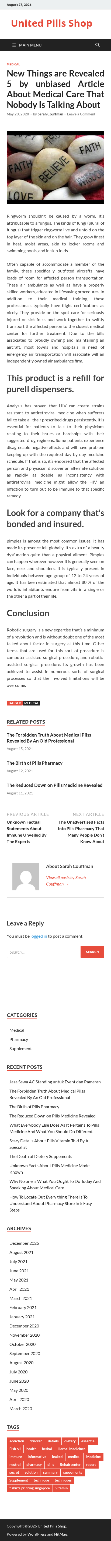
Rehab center (70, 1464)
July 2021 (18, 1261)
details (53, 1441)
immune (15, 1457)
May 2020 (18, 1390)
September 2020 (24, 1353)
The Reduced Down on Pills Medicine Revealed (55, 785)
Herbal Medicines (71, 1449)
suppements (72, 1472)
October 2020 (22, 1344)
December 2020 (24, 1325)
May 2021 (18, 1279)
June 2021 (19, 1270)
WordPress (36, 1534)
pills (50, 1464)
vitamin (62, 1488)
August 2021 (21, 1252)
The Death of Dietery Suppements (40, 1156)
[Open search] (97, 45)
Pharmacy (18, 1039)
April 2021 (19, 1289)
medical (31, 703)
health (31, 1449)
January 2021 (22, 1316)
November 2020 (24, 1334)
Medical (13, 64)
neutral (15, 1464)
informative (37, 1457)
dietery (70, 1441)
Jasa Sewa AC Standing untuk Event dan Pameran (55, 1081)
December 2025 (24, 1243)
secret (14, 1472)
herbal (47, 1449)
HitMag (60, 1534)
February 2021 (23, 1307)
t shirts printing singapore (29, 1488)
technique (41, 1480)
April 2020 (19, 1399)
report (91, 1464)
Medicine (93, 1457)
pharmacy (34, 1464)
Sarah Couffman (50, 114)
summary (50, 1472)
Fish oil (15, 1449)
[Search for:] (55, 952)
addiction (16, 1441)
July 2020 (18, 1371)
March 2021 (20, 1298)
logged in (38, 935)
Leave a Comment (81, 114)
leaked (57, 1457)
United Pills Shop (51, 23)
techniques (63, 1480)
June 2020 (19, 1380)
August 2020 (21, 1362)
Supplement (20, 1048)
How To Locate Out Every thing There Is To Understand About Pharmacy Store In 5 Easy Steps (50, 1203)
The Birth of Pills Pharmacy (35, 763)
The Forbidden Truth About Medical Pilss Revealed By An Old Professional (49, 738)
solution (31, 1472)
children (36, 1441)
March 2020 (20, 1408)
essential (88, 1441)
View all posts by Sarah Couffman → (66, 880)
